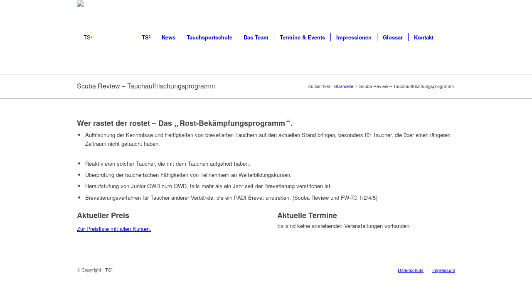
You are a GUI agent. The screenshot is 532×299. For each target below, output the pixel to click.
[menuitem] (146, 37)
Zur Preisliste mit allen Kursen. (114, 229)
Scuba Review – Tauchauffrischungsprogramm (146, 86)
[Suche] (447, 37)
